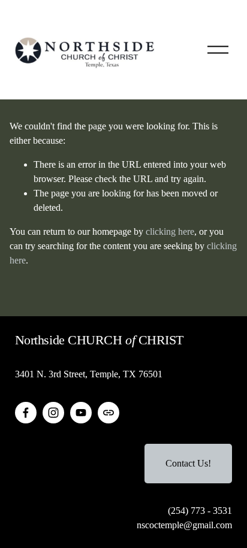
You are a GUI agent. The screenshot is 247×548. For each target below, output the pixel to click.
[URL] (108, 412)
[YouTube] (81, 412)
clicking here (170, 231)
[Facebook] (26, 412)
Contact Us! (188, 463)
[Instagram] (53, 412)
